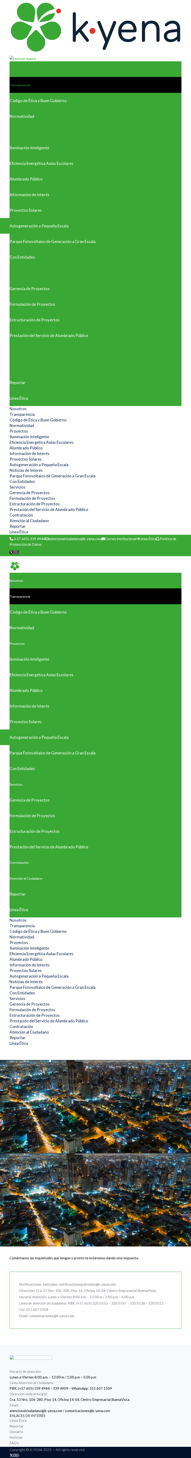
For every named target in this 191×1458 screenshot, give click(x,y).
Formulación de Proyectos (32, 304)
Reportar (18, 382)
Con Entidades (22, 257)
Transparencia (20, 85)
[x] (11, 552)
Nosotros (16, 69)
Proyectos (17, 132)
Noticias (16, 1437)
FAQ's (14, 1443)
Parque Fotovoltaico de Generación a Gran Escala (53, 241)
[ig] (14, 552)
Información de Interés (29, 194)
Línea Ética (19, 398)
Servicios (16, 273)
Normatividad (22, 116)
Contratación (19, 351)
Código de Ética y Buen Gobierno (38, 100)
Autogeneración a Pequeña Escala (39, 225)
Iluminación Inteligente (29, 147)
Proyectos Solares (26, 210)
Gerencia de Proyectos (30, 288)
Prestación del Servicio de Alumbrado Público (49, 335)
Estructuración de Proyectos (35, 319)
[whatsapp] (17, 552)
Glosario (16, 1432)
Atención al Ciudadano (26, 367)
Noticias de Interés (26, 470)
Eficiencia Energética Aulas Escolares (41, 163)
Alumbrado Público (26, 179)
